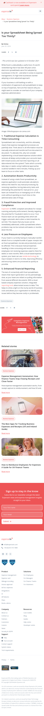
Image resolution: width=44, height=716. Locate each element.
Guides (26, 619)
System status (6, 647)
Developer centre (29, 625)
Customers (5, 622)
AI (2, 594)
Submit (6, 521)
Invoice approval (7, 584)
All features (5, 597)
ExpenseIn (6, 209)
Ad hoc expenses (7, 587)
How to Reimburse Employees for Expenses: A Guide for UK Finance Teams (21, 466)
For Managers (28, 578)
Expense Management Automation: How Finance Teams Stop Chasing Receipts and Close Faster (20, 379)
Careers (4, 625)
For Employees (28, 575)
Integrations (6, 591)
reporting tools (7, 285)
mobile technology (29, 256)
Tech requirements (8, 650)
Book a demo (6, 603)
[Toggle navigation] (40, 11)
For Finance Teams (30, 581)
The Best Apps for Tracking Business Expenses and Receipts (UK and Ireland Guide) (19, 426)
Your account (8, 641)
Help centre (27, 622)
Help (5, 638)
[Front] (7, 11)
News (3, 628)
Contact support (7, 644)
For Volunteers (28, 584)
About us (4, 613)
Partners (4, 619)
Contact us (5, 616)
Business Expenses (13, 19)
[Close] (41, 2)
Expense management (9, 575)
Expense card (6, 578)
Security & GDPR (7, 631)
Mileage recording (7, 581)
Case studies (28, 613)
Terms (12, 660)
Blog (3, 19)
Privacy (4, 660)
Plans (3, 600)
